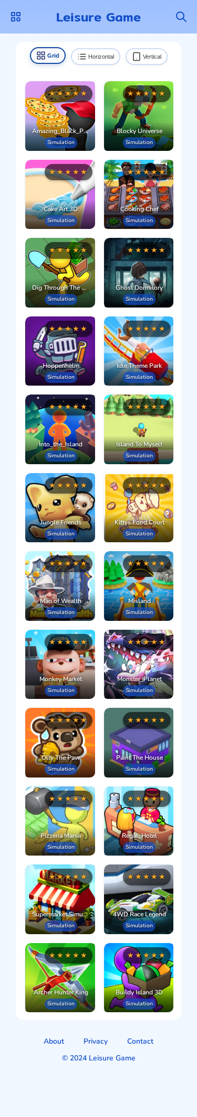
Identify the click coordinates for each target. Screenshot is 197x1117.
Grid (53, 55)
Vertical (152, 56)
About (54, 1041)
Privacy (96, 1041)
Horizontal (101, 56)
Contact (140, 1041)
